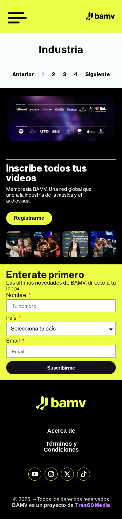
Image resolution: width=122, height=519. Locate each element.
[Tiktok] (83, 474)
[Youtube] (34, 474)
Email (13, 341)
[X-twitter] (67, 474)
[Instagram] (51, 474)
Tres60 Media (92, 505)
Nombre (16, 295)
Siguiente (97, 74)
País (12, 318)
